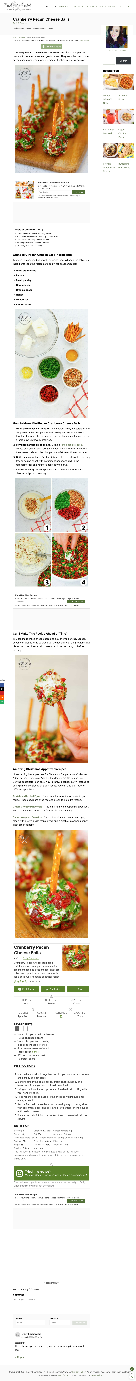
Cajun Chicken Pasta (122, 133)
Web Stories (63, 1375)
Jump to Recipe (53, 46)
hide (39, 230)
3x (25, 1029)
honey (35, 1051)
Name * (20, 1318)
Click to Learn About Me (117, 50)
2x (21, 1029)
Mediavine (97, 1375)
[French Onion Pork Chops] (111, 150)
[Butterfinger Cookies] (126, 150)
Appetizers (21, 37)
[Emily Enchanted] (22, 6)
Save (80, 989)
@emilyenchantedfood (47, 1175)
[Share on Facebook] (2, 685)
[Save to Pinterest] (2, 693)
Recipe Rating (20, 1289)
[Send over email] (2, 702)
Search (123, 60)
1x (17, 1029)
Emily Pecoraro (21, 23)
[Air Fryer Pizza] (126, 82)
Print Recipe (28, 989)
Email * (54, 1318)
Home (14, 37)
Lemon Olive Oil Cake (107, 99)
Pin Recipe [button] (54, 989)
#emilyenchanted (76, 1175)
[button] (15, 981)
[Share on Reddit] (2, 697)
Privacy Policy (84, 40)
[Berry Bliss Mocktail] (111, 116)
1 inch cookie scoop (71, 444)
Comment (18, 1295)
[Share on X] (2, 689)
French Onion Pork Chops (109, 167)
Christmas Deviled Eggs (26, 796)
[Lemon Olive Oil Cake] (111, 82)
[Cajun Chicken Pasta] (126, 116)
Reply (20, 1357)
